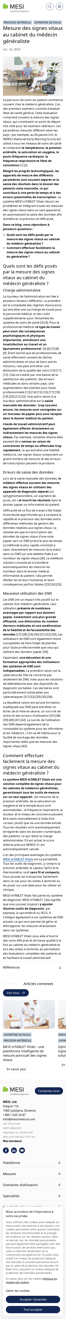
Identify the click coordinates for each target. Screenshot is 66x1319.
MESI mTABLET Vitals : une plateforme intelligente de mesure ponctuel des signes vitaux (25, 1053)
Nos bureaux (12, 1141)
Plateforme (11, 1163)
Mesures (9, 1174)
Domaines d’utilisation (20, 1185)
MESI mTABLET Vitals (18, 859)
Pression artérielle (17, 22)
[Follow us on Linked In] (14, 1150)
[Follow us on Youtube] (22, 1150)
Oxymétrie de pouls (47, 22)
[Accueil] (16, 8)
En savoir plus (18, 1070)
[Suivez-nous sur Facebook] (6, 1150)
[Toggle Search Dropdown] (50, 6)
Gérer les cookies (18, 1291)
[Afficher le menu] (59, 6)
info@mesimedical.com (19, 1119)
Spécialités (11, 1196)
